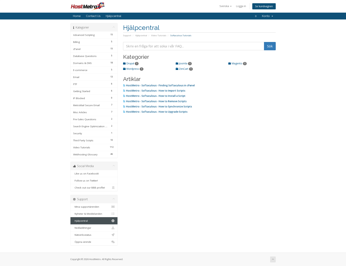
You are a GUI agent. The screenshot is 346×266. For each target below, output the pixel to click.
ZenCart (185, 68)
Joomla (184, 63)
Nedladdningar (82, 227)
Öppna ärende (82, 241)
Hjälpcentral (113, 16)
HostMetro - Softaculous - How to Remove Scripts (156, 101)
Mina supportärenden (86, 206)
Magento (238, 63)
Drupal (131, 63)
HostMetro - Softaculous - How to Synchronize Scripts (158, 106)
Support (127, 35)
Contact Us (93, 16)
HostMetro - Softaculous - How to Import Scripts (155, 90)
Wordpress (134, 68)
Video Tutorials (158, 35)
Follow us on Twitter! (85, 180)
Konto (266, 16)
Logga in (241, 6)
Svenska (224, 6)
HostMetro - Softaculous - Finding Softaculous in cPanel (160, 85)
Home (77, 16)
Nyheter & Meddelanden (87, 213)
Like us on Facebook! (86, 173)
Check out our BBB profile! (89, 187)
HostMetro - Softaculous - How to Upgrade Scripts (156, 111)
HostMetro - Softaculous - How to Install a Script (155, 95)
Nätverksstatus (82, 234)
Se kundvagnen (264, 6)
